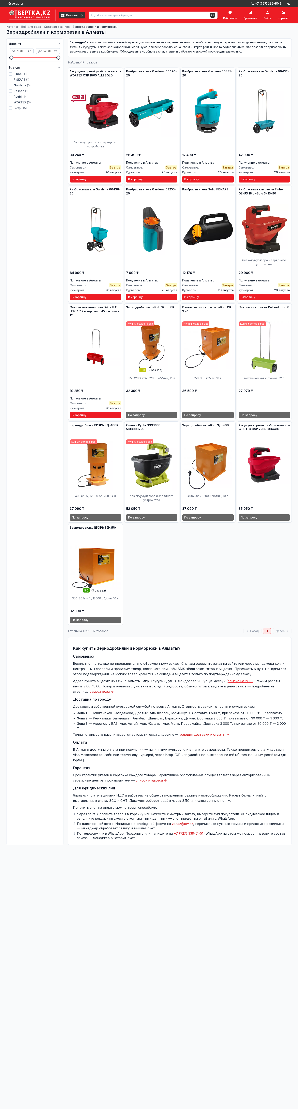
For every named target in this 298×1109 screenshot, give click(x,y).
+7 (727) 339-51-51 (188, 833)
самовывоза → (102, 691)
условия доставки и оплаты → (204, 734)
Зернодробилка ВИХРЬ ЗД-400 (205, 425)
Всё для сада (31, 26)
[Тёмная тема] (289, 3)
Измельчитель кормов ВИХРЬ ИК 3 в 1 (206, 309)
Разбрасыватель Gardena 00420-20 (151, 73)
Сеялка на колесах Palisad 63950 (264, 307)
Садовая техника (57, 26)
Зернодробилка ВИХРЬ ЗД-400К (94, 425)
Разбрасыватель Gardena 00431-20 (207, 73)
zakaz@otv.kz (182, 824)
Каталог (12, 26)
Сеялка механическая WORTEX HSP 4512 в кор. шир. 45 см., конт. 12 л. (95, 311)
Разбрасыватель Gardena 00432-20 (264, 73)
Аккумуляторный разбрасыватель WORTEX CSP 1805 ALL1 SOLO (95, 73)
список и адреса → (151, 780)
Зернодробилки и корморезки (95, 26)
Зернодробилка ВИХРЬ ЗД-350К (150, 307)
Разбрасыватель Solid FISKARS (205, 189)
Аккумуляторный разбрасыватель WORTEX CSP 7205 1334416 (264, 427)
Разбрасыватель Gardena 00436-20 (95, 191)
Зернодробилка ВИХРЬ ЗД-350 (93, 527)
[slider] (11, 57)
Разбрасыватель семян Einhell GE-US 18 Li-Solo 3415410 (261, 191)
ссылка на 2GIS (240, 681)
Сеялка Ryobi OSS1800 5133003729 (143, 427)
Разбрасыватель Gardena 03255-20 (151, 191)
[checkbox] (10, 74)
